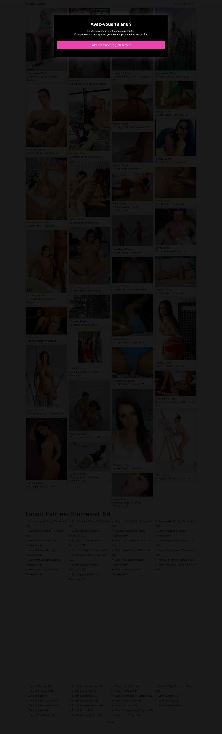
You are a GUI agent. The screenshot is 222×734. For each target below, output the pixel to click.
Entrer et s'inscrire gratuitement (111, 45)
